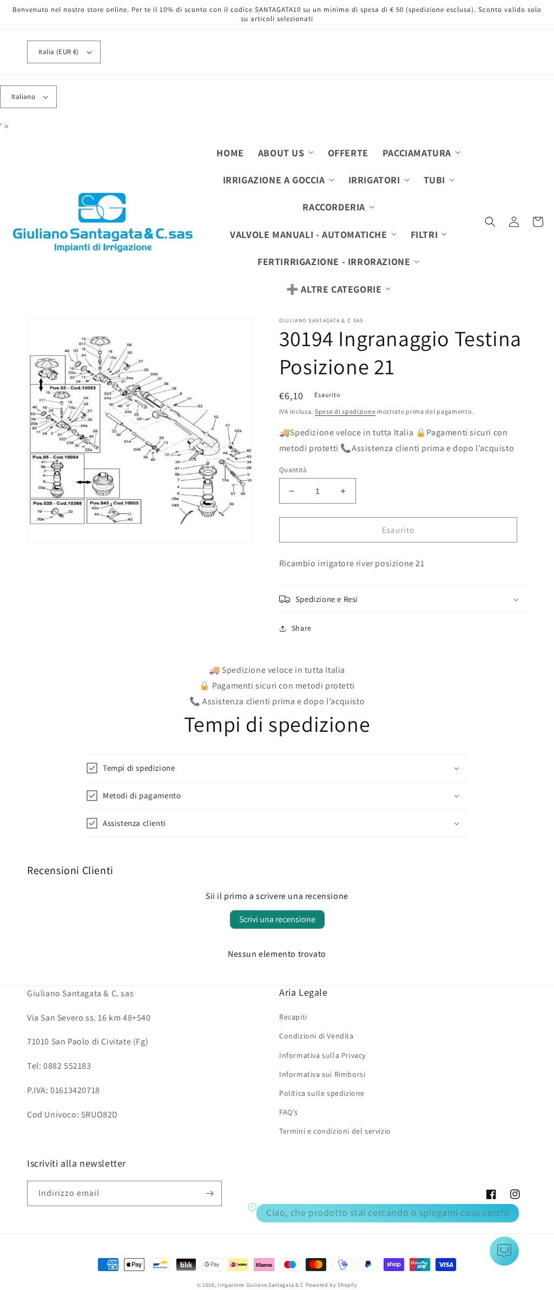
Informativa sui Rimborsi (322, 1074)
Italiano (23, 96)
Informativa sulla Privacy (322, 1055)
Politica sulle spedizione (322, 1093)
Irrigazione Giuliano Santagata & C (260, 1284)
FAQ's (288, 1112)
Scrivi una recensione (277, 919)
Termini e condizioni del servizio (335, 1131)
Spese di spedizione (345, 411)
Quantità (293, 469)
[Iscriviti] (209, 1193)
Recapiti (293, 1017)
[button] (286, 153)
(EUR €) (58, 51)
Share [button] (302, 628)
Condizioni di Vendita (316, 1036)
